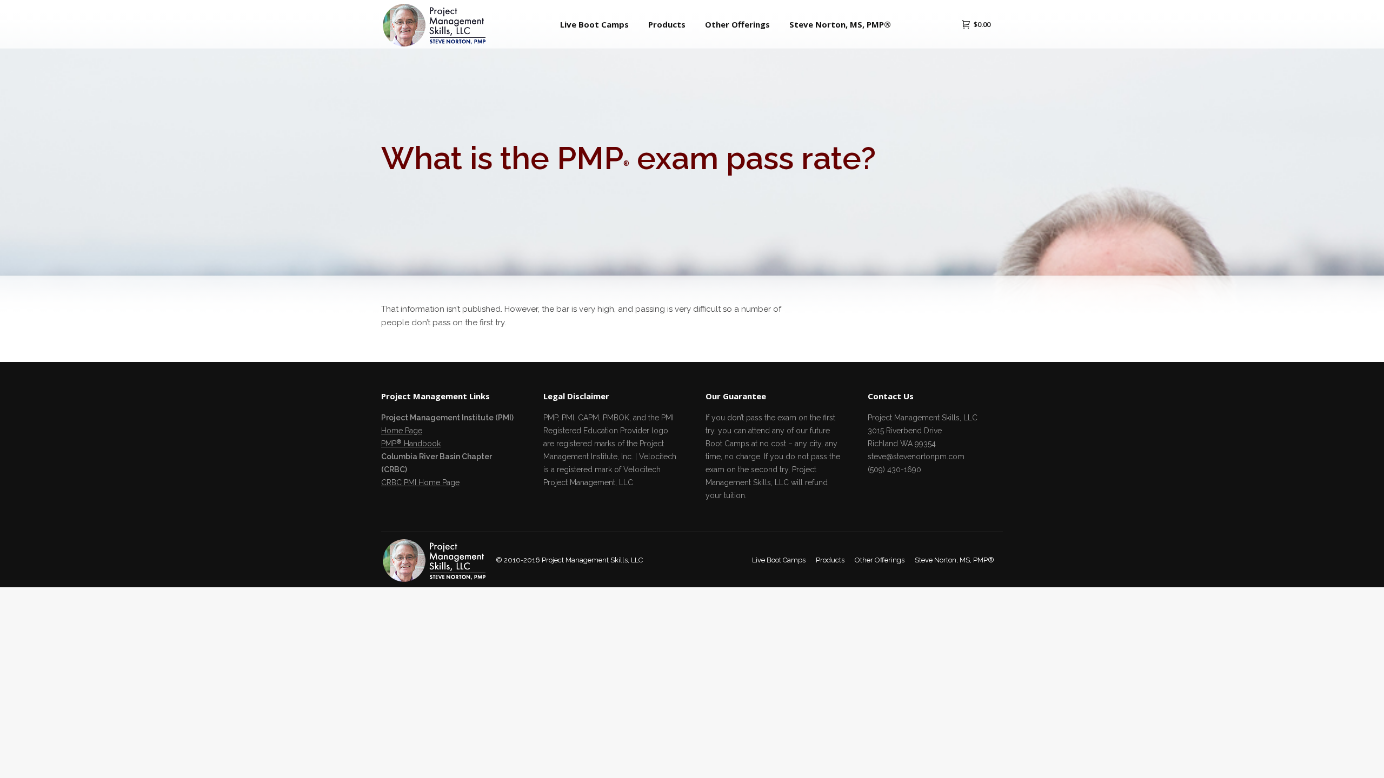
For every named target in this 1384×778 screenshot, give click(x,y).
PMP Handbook (411, 443)
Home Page (401, 430)
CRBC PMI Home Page (420, 482)
